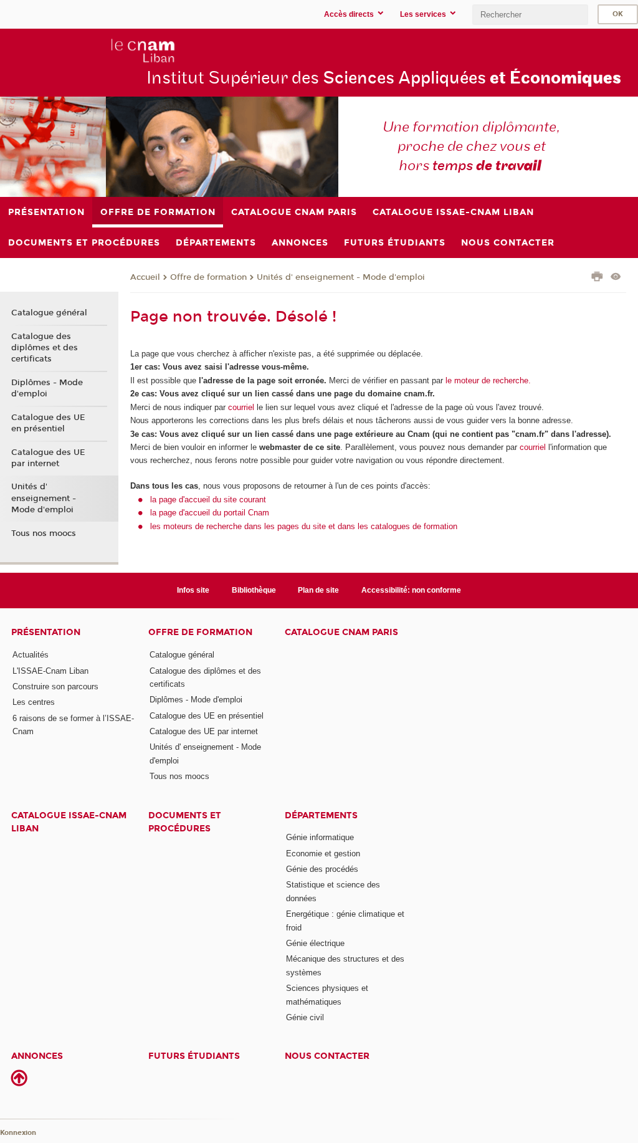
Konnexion (18, 1133)
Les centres (33, 702)
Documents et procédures (184, 822)
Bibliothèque (254, 590)
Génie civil (305, 1017)
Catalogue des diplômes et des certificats (44, 348)
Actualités (30, 654)
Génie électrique (315, 943)
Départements (321, 815)
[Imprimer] (597, 278)
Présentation (45, 632)
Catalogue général (49, 313)
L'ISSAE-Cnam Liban (50, 671)
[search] (530, 14)
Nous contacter (327, 1056)
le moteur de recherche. (487, 380)
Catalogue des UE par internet (48, 458)
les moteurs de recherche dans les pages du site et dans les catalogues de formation (303, 526)
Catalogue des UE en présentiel (48, 423)
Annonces (37, 1056)
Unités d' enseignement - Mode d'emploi (341, 277)
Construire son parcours (55, 686)
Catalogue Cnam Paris (341, 632)
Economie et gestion (323, 853)
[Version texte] (616, 278)
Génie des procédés (322, 869)
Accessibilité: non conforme (411, 590)
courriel (241, 407)
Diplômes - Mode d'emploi (47, 388)
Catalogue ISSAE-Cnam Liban (68, 822)
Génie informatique (320, 837)
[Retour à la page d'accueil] (94, 50)
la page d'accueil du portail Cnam (209, 512)
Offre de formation (208, 277)
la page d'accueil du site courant (208, 499)
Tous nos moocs (43, 533)
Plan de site (318, 590)
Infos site (193, 590)
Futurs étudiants (194, 1056)
